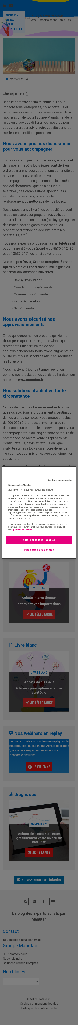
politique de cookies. (23, 530)
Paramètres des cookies (39, 550)
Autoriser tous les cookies (39, 540)
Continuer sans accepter (60, 480)
